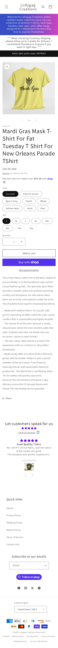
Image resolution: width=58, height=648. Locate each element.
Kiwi (43, 208)
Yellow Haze (12, 208)
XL (36, 221)
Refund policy (18, 636)
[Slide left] (21, 120)
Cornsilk (10, 193)
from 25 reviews (27, 432)
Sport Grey (12, 201)
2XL (47, 221)
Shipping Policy (14, 522)
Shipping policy (20, 641)
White (43, 201)
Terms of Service (14, 537)
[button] (6, 6)
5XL (33, 229)
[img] (29, 428)
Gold (30, 208)
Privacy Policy (13, 515)
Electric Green (31, 193)
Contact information (38, 641)
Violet (29, 201)
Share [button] (9, 398)
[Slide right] (36, 120)
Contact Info (12, 544)
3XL (8, 228)
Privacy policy (33, 636)
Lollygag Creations (27, 632)
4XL (21, 229)
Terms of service (48, 636)
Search (10, 508)
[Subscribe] (45, 565)
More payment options (29, 270)
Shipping (5, 173)
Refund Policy (13, 529)
